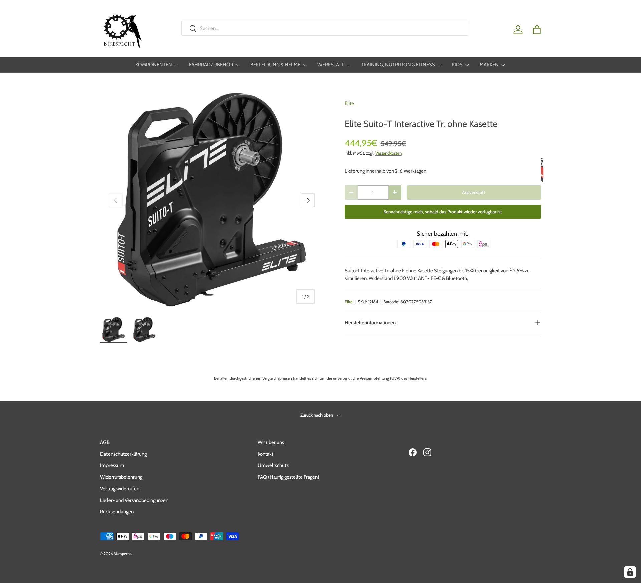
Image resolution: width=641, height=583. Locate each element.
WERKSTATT (330, 65)
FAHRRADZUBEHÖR (211, 65)
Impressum (112, 465)
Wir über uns (271, 442)
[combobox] (325, 28)
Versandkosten (388, 153)
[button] (536, 29)
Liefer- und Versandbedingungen (134, 500)
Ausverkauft (473, 192)
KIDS (457, 65)
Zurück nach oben (317, 415)
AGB (105, 442)
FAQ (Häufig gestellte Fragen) (288, 477)
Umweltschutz (273, 465)
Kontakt (265, 454)
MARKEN (489, 65)
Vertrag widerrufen (119, 488)
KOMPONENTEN (153, 65)
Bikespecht (122, 553)
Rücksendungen (117, 512)
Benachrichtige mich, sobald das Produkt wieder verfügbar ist (442, 211)
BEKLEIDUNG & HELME (275, 65)
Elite (349, 103)
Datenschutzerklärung (123, 454)
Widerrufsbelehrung (121, 477)
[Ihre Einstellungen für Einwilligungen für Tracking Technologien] (630, 572)
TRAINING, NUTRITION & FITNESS (398, 65)
